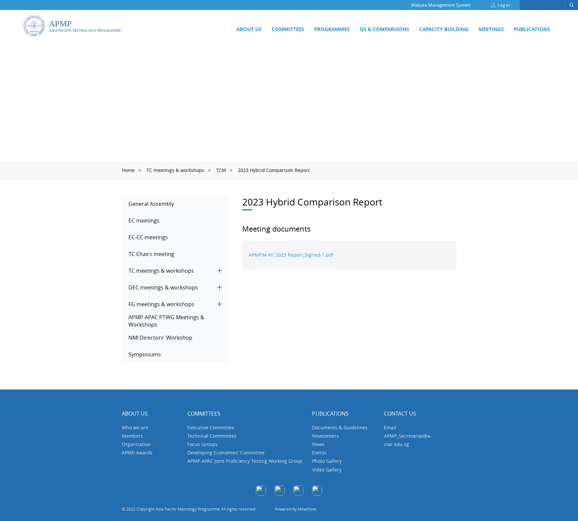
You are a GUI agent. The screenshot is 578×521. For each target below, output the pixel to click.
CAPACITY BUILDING (444, 29)
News (318, 444)
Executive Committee (210, 427)
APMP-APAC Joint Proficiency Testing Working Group (244, 461)
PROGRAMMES (332, 29)
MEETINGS (491, 29)
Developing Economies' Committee (226, 452)
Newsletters (325, 436)
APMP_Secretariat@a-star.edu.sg (408, 440)
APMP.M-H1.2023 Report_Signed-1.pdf (291, 255)
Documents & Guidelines (340, 427)
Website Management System (441, 5)
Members (132, 436)
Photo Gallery (327, 461)
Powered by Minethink (295, 509)
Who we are (135, 427)
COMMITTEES (288, 29)
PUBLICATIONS (532, 29)
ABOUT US (249, 29)
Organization (136, 444)
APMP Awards (137, 452)
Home (128, 170)
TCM (221, 170)
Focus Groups (202, 444)
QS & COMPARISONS (384, 29)
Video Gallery (327, 469)
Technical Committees (211, 436)
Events (319, 452)
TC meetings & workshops (175, 170)
